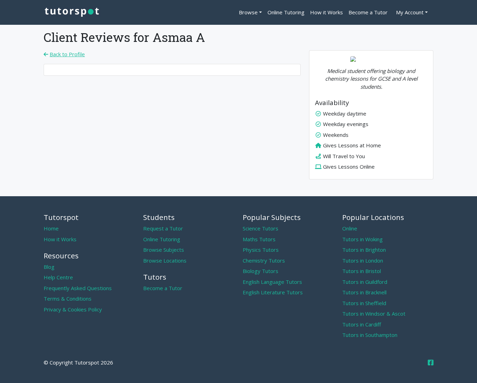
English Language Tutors (272, 281)
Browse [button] (248, 12)
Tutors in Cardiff (361, 324)
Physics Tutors (261, 249)
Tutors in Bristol (361, 270)
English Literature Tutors (273, 292)
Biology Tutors (260, 270)
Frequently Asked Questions (78, 288)
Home (51, 228)
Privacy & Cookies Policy (73, 309)
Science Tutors (260, 228)
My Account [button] (410, 12)
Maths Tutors (259, 239)
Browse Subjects (163, 249)
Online (349, 228)
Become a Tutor (368, 12)
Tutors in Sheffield (364, 303)
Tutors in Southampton (369, 334)
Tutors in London (362, 260)
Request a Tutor (163, 228)
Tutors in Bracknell (364, 292)
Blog (49, 266)
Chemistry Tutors (264, 260)
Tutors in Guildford (364, 281)
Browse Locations (164, 260)
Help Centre (58, 277)
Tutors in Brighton (364, 249)
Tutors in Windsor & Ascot (373, 313)
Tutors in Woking (362, 239)
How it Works (326, 12)
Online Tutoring (285, 12)
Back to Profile (67, 54)
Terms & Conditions (67, 298)
